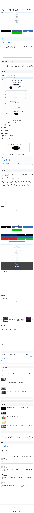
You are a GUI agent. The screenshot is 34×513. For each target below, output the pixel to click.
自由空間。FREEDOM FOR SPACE (8, 445)
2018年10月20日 (17, 163)
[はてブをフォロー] (25, 237)
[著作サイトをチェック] (9, 235)
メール (2, 344)
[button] (32, 370)
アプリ (2, 208)
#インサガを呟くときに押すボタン (24, 157)
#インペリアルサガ (14, 157)
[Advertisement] (17, 199)
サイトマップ (9, 510)
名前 (1, 341)
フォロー (17, 266)
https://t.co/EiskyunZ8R (6, 160)
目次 (16, 51)
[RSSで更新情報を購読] (17, 241)
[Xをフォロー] (25, 235)
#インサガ (9, 157)
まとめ (4, 56)
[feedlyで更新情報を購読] (25, 239)
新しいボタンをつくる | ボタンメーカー (8, 42)
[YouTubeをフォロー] (9, 239)
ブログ (2, 206)
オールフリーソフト (6, 446)
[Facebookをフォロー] (9, 237)
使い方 (4, 54)
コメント (3, 330)
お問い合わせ (25, 510)
